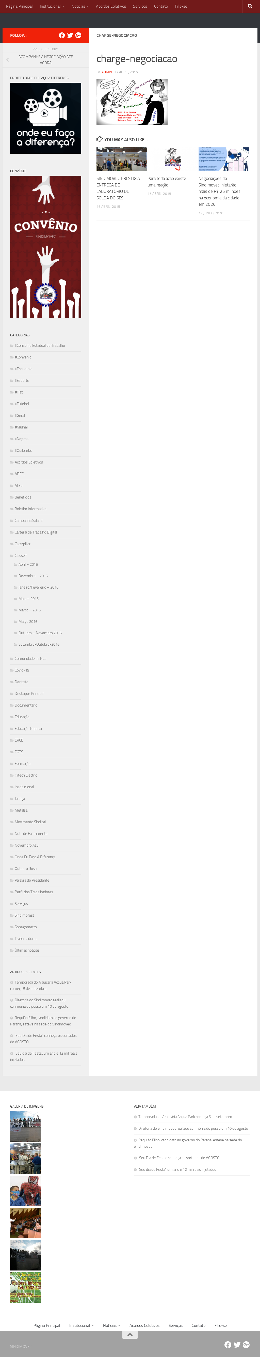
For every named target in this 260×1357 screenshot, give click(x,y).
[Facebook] (62, 35)
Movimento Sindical (30, 822)
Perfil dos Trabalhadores (34, 892)
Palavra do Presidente (32, 880)
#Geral (20, 415)
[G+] (78, 35)
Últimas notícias (27, 950)
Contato (161, 6)
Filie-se (181, 6)
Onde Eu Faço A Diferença (35, 857)
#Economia (23, 369)
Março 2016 (28, 621)
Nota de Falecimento (31, 833)
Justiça (20, 798)
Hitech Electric (26, 775)
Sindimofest (24, 915)
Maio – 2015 (29, 598)
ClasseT (21, 555)
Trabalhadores (26, 938)
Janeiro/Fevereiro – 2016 (38, 587)
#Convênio (23, 357)
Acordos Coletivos (111, 6)
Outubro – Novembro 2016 (40, 633)
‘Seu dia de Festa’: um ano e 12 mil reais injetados (177, 1169)
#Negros (21, 439)
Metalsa (21, 810)
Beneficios (23, 497)
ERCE (19, 740)
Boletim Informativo (30, 509)
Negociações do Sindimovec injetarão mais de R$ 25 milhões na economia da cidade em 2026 (219, 191)
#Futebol (22, 404)
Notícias (78, 6)
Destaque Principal (29, 693)
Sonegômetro (26, 927)
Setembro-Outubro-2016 (39, 644)
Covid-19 (22, 670)
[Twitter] (70, 35)
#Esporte (22, 380)
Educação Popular (28, 728)
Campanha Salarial (29, 520)
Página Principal (19, 6)
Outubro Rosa (26, 868)
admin (107, 72)
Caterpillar (22, 544)
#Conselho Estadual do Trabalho (40, 345)
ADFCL (20, 474)
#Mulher (21, 427)
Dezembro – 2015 (33, 576)
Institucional (50, 6)
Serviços (140, 6)
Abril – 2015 (28, 564)
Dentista (21, 682)
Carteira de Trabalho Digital (36, 532)
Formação (22, 763)
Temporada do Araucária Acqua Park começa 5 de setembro (185, 1116)
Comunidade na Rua (30, 658)
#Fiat (19, 392)
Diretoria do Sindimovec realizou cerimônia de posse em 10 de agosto (193, 1128)
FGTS (19, 752)
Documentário (26, 705)
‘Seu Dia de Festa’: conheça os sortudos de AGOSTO (179, 1158)
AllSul (19, 485)
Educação (22, 717)
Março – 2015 (30, 610)
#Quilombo (23, 450)
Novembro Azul (27, 845)
